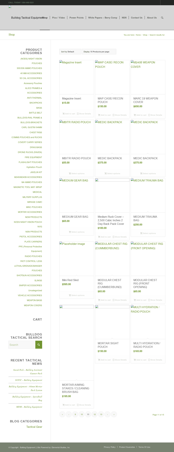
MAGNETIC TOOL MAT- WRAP (28, 187)
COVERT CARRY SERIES (30, 142)
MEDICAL (37, 191)
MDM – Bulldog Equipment (29, 406)
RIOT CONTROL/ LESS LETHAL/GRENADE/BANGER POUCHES (28, 266)
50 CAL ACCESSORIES (31, 78)
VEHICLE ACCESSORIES (30, 295)
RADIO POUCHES (33, 256)
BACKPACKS (36, 102)
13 (101, 414)
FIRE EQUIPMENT (33, 157)
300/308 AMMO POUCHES (29, 68)
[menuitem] (45, 17)
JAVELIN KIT (36, 172)
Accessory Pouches (33, 83)
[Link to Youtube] (163, 2)
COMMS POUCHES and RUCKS (27, 137)
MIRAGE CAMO (34, 201)
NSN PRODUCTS (33, 231)
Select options (77, 173)
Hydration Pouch (34, 167)
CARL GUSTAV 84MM (32, 127)
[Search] (162, 17)
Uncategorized (35, 290)
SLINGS (38, 280)
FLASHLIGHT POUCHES (30, 162)
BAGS (39, 107)
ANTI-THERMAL (34, 97)
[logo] (26, 17)
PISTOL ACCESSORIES (31, 236)
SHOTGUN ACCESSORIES (29, 275)
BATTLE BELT (35, 112)
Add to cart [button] (70, 113)
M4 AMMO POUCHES (32, 182)
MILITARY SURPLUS (32, 197)
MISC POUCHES (34, 207)
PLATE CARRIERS (33, 241)
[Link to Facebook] (157, 2)
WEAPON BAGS (34, 300)
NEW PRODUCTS (33, 216)
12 (95, 414)
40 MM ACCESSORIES (31, 73)
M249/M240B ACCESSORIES (28, 177)
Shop (11, 34)
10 (82, 414)
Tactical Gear (34, 427)
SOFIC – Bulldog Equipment (28, 380)
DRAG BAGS (36, 147)
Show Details (85, 113)
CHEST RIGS (36, 132)
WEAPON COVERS (33, 305)
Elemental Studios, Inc (61, 447)
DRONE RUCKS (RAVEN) (30, 152)
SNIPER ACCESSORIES (30, 285)
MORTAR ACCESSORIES (30, 211)
